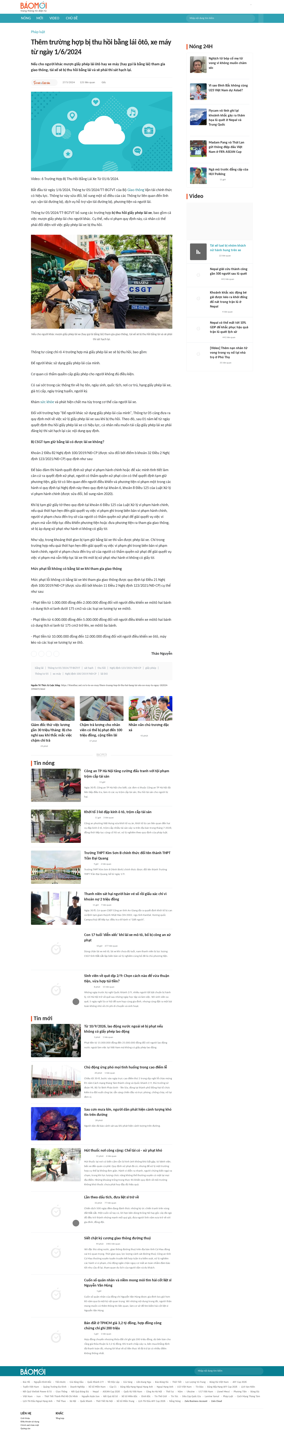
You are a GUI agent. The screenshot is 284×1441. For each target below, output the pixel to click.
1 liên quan (108, 1037)
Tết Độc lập (113, 1382)
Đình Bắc (146, 1396)
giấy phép (150, 668)
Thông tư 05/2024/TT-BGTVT (64, 668)
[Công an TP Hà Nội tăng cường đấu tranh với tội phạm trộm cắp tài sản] (56, 785)
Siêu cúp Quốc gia (191, 1396)
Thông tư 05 (42, 674)
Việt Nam (28, 1396)
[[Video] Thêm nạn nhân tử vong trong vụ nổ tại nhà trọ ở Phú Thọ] (198, 354)
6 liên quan (111, 1156)
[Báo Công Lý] (213, 256)
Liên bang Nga (143, 1382)
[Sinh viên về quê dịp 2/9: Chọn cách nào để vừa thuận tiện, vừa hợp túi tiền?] (56, 990)
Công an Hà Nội (154, 1391)
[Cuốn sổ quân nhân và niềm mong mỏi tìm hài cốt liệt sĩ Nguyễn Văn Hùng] (56, 1294)
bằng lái (39, 668)
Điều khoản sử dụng (30, 1422)
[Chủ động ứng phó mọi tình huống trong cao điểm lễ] (56, 1081)
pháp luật (228, 1396)
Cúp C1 (113, 1387)
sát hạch (88, 668)
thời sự (170, 1391)
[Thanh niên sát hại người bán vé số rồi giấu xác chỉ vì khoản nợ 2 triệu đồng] (56, 908)
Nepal (96, 1391)
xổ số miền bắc (129, 1396)
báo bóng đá (161, 1382)
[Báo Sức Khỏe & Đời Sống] (87, 1037)
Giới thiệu (25, 1418)
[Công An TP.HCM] (87, 905)
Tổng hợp (60, 1418)
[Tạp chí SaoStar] (88, 1120)
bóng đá (255, 1391)
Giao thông (135, 190)
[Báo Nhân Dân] (213, 363)
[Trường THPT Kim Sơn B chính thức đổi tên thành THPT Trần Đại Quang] (56, 867)
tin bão (199, 1387)
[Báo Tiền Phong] (88, 1203)
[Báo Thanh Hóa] (89, 1156)
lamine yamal (212, 1396)
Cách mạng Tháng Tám (248, 1396)
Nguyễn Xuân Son (90, 1396)
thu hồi (102, 668)
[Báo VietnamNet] (34, 746)
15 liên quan (108, 987)
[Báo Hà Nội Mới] (88, 818)
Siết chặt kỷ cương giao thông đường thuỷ (117, 1238)
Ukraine (191, 1391)
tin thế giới (160, 1396)
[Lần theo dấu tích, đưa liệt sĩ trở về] (56, 1211)
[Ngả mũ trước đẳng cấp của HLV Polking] (198, 175)
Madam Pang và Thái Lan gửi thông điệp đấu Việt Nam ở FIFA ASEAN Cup (226, 147)
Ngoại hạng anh (165, 1387)
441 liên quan (227, 279)
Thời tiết (177, 1382)
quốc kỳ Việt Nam (133, 1391)
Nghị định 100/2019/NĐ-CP (80, 674)
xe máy (57, 674)
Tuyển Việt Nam (31, 1387)
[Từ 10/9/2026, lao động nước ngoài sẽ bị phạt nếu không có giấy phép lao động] (56, 1040)
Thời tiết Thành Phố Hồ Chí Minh (61, 1396)
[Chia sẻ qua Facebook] (34, 654)
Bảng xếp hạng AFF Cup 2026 (222, 1387)
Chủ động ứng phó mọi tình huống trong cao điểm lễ (125, 1067)
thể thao (61, 1401)
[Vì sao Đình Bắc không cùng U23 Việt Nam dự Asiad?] (198, 91)
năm (180, 1391)
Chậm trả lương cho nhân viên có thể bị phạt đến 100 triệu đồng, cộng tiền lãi (101, 730)
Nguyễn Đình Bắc (42, 1382)
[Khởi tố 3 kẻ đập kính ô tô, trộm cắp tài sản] (56, 826)
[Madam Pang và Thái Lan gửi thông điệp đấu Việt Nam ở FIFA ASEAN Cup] (198, 148)
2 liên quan (106, 864)
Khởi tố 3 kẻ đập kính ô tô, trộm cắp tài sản (118, 812)
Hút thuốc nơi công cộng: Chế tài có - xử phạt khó (123, 1151)
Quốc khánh (86, 1401)
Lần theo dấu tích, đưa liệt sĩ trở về (111, 1197)
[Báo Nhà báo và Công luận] (214, 130)
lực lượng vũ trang (195, 1382)
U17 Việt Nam (206, 1391)
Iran (39, 1396)
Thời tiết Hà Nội (104, 1401)
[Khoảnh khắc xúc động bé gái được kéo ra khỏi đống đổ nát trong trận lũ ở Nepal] (198, 298)
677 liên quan (111, 946)
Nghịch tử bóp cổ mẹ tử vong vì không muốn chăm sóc (228, 63)
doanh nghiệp (77, 1387)
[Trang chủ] (34, 7)
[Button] (260, 18)
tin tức (174, 1396)
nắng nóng (175, 1401)
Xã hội (73, 1401)
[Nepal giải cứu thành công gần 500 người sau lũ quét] (198, 275)
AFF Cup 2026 (240, 1382)
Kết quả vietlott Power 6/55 (37, 1391)
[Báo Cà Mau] (133, 736)
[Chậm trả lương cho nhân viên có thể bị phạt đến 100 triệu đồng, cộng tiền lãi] (101, 708)
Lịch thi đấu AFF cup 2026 (151, 1401)
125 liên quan (87, 82)
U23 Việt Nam (184, 1387)
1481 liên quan (113, 1244)
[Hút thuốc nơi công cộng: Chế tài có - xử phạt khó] (56, 1164)
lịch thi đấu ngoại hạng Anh (37, 1401)
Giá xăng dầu (76, 1382)
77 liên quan (110, 1203)
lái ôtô (104, 674)
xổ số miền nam (97, 1387)
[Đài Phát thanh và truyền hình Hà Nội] (214, 279)
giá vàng (127, 1382)
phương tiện (240, 1391)
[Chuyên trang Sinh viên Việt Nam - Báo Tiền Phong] (87, 987)
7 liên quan (106, 905)
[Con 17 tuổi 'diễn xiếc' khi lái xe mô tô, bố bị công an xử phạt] (56, 949)
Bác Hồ (26, 1382)
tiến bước (60, 1382)
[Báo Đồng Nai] (88, 1073)
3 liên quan (108, 818)
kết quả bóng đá (80, 1391)
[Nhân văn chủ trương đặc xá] (150, 708)
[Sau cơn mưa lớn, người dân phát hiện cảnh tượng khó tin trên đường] (56, 1123)
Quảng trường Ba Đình (54, 1387)
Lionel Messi (223, 1391)
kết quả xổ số (110, 1396)
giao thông (61, 1391)
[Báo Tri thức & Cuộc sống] (41, 82)
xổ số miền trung (125, 1401)
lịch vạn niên (248, 1387)
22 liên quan (225, 256)
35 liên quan (225, 363)
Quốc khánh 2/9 (95, 1382)
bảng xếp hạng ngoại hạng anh (136, 1387)
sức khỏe (47, 402)
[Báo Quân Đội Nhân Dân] (89, 1291)
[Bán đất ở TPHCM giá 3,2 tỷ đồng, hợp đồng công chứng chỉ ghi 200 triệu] (56, 1337)
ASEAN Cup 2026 (111, 1391)
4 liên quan (227, 312)
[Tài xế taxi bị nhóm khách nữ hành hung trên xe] (198, 251)
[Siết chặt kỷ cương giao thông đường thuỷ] (56, 1252)
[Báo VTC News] (89, 946)
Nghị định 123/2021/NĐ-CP (125, 668)
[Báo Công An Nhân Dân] (90, 782)
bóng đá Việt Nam (219, 1382)
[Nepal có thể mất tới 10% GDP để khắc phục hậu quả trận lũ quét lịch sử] (198, 329)
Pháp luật (38, 32)
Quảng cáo (25, 1428)
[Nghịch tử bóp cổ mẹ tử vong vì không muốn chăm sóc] (198, 64)
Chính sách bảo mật (30, 1425)
